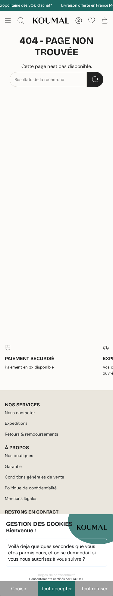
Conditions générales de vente (34, 477)
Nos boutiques (19, 455)
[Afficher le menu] (8, 20)
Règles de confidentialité (56, 575)
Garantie (13, 466)
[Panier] (104, 20)
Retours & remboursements (31, 434)
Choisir (19, 588)
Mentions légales (21, 498)
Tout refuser (94, 588)
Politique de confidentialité (31, 488)
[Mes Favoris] (91, 20)
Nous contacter (20, 412)
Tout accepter (56, 588)
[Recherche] (95, 79)
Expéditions (16, 423)
